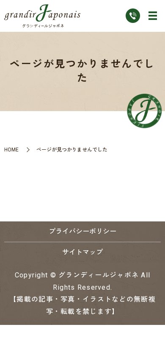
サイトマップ (82, 252)
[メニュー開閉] (152, 15)
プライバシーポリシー (82, 231)
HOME (11, 150)
